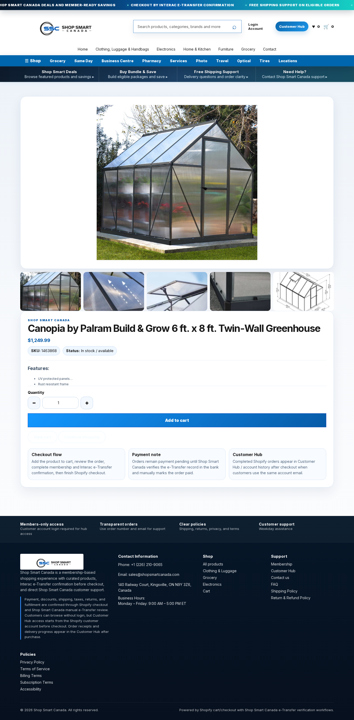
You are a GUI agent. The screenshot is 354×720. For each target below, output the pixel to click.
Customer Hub (292, 26)
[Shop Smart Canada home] (63, 26)
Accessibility (30, 689)
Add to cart (177, 420)
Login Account (255, 26)
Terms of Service (35, 669)
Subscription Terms (36, 682)
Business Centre (117, 61)
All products (213, 564)
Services (178, 61)
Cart (206, 591)
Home (83, 49)
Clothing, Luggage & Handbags (122, 49)
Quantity (36, 392)
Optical (244, 61)
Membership (281, 564)
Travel (222, 61)
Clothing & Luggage (220, 571)
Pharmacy (151, 61)
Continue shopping (82, 437)
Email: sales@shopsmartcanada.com (148, 574)
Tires (264, 61)
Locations (288, 61)
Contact (269, 49)
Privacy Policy (32, 662)
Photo (201, 61)
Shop (33, 60)
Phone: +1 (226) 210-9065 (140, 564)
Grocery (248, 49)
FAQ (274, 584)
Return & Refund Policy (290, 598)
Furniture (225, 49)
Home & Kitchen (197, 49)
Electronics (166, 49)
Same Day (83, 61)
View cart (42, 437)
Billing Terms (31, 675)
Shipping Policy (284, 591)
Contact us (280, 577)
